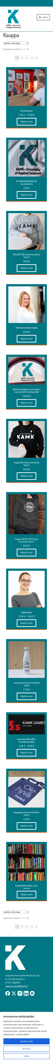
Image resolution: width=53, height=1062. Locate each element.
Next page (36, 58)
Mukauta (27, 1048)
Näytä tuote (27, 121)
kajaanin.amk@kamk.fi (16, 986)
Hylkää (26, 1056)
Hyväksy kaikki (26, 1041)
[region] (26, 1037)
